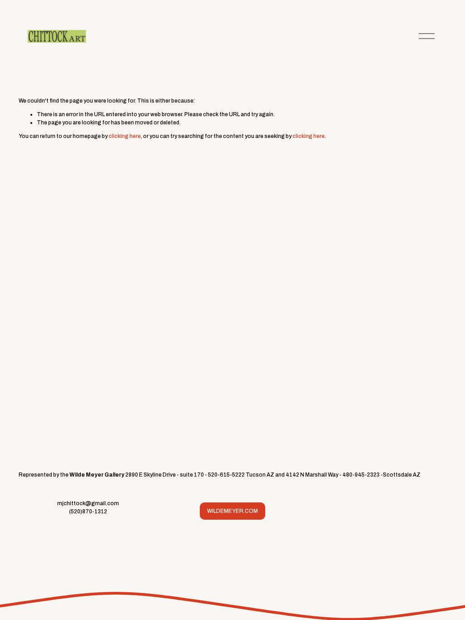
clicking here (125, 136)
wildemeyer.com (232, 511)
